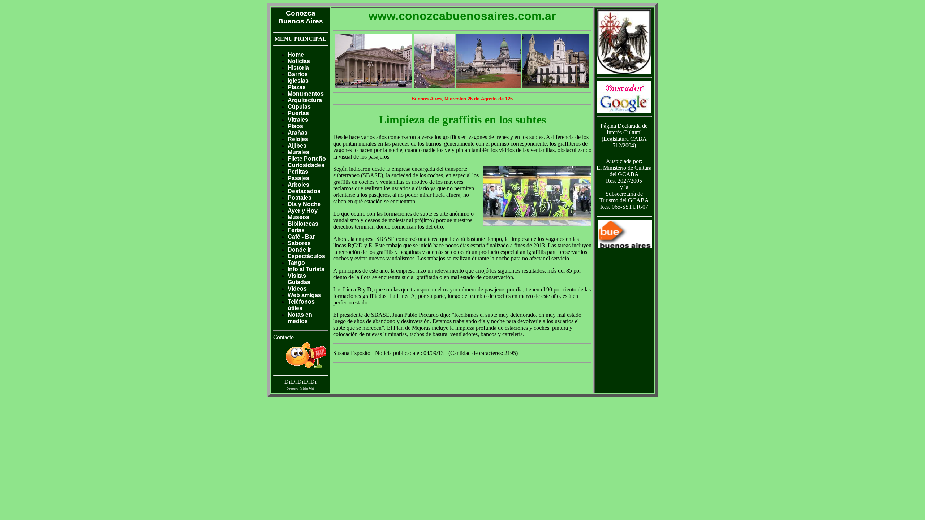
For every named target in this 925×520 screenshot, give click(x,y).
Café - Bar (301, 237)
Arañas (297, 133)
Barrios (298, 74)
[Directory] (287, 383)
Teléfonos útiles (301, 305)
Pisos (295, 126)
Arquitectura (305, 100)
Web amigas (304, 295)
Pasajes (298, 178)
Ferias (296, 230)
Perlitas (298, 172)
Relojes (298, 139)
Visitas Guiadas (299, 279)
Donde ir (299, 250)
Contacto (283, 337)
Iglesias (298, 81)
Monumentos (306, 94)
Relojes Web (307, 388)
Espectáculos (306, 256)
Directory (292, 388)
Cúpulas (299, 107)
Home (296, 55)
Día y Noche (304, 204)
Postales (299, 198)
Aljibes (297, 146)
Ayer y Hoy (303, 211)
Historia (298, 68)
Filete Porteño (307, 159)
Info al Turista (306, 269)
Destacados (304, 191)
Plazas (297, 87)
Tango (296, 263)
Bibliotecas (303, 224)
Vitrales (298, 120)
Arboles (298, 185)
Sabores (299, 243)
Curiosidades (306, 165)
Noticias (299, 61)
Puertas (298, 113)
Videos (297, 289)
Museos (298, 217)
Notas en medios (300, 318)
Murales (298, 152)
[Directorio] (307, 383)
